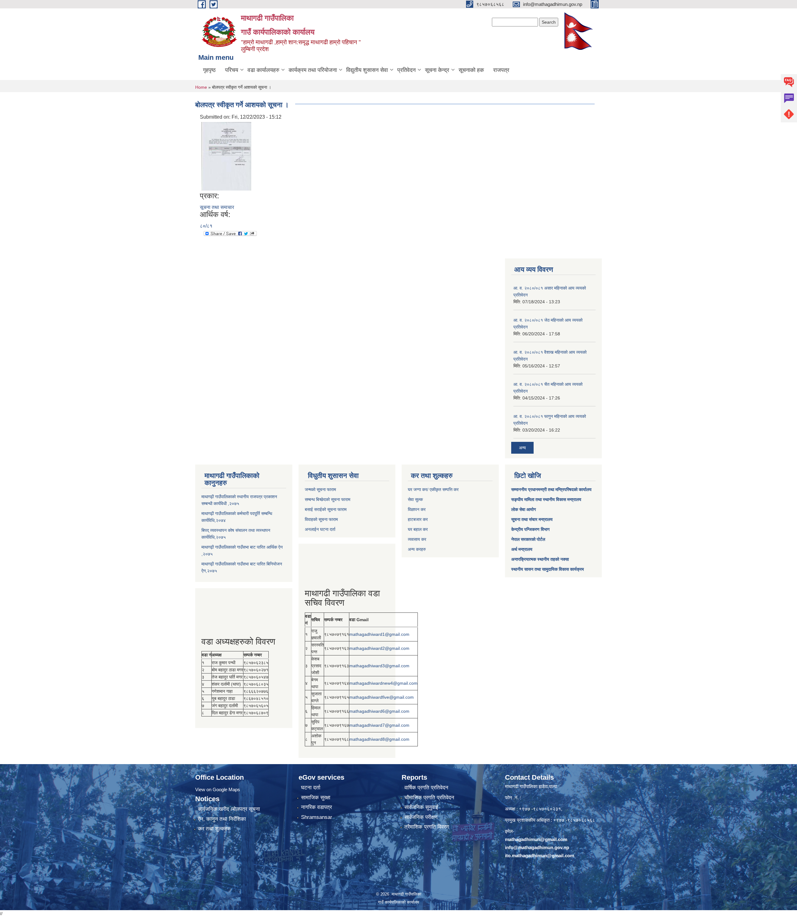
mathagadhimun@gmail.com (536, 839)
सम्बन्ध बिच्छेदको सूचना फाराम (327, 499)
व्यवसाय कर (417, 539)
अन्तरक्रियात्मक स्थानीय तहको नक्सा (540, 559)
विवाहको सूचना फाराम (321, 519)
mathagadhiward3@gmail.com (379, 665)
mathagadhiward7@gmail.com (379, 725)
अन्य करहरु (417, 549)
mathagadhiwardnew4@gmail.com (383, 683)
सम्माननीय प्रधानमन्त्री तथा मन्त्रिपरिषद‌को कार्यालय (551, 489)
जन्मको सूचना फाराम (320, 489)
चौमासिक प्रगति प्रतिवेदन (429, 798)
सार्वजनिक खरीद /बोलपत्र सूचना (229, 809)
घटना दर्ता (310, 788)
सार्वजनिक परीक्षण (420, 817)
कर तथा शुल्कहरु (214, 829)
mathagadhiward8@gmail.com (379, 739)
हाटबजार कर (418, 519)
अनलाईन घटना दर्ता (320, 529)
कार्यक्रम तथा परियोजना (313, 70)
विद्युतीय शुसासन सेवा (367, 70)
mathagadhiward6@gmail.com (379, 711)
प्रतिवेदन (406, 70)
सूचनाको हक (471, 70)
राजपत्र (501, 70)
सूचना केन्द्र (437, 70)
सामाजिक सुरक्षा (315, 798)
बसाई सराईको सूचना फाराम (326, 509)
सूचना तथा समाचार (217, 207)
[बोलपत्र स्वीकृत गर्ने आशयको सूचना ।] (226, 155)
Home (201, 87)
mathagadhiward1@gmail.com (379, 634)
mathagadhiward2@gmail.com (379, 648)
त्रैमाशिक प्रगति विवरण (426, 827)
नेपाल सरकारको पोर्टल (528, 539)
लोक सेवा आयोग (523, 509)
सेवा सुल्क (415, 499)
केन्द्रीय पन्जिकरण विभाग (530, 529)
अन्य (522, 447)
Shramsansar (316, 817)
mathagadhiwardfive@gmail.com (381, 697)
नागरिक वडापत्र (316, 807)
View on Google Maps (217, 789)
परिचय (231, 70)
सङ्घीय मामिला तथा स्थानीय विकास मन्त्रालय (546, 499)
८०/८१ (206, 226)
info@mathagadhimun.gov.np (537, 847)
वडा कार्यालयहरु (263, 70)
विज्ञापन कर (417, 509)
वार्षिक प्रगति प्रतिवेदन (426, 788)
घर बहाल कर (418, 529)
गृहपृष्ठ (209, 70)
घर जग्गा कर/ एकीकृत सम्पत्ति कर (433, 489)
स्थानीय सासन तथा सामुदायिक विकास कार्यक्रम (547, 569)
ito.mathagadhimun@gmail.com (539, 855)
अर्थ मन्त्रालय (521, 549)
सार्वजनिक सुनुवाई (421, 807)
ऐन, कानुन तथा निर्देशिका (222, 819)
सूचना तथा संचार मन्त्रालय (532, 519)
